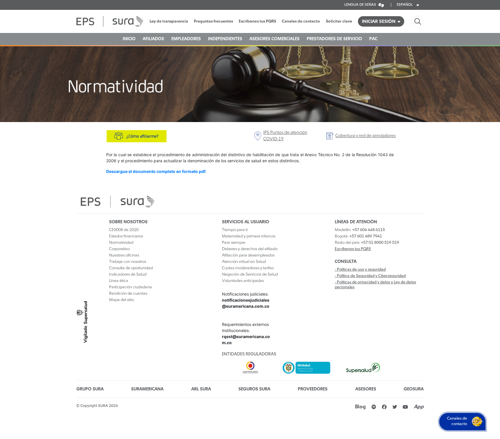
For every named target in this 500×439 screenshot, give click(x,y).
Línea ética (118, 281)
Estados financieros (126, 236)
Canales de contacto (301, 21)
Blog (360, 407)
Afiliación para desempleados (248, 255)
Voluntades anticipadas (243, 281)
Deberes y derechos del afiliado (249, 249)
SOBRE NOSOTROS (128, 222)
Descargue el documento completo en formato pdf (155, 171)
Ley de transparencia (169, 21)
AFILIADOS (153, 39)
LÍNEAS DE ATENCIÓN (356, 222)
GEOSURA (414, 389)
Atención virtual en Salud (244, 262)
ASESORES (365, 389)
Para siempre (233, 243)
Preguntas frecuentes (213, 21)
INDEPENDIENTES (225, 39)
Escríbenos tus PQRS (257, 21)
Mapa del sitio (121, 300)
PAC (373, 39)
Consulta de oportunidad (131, 268)
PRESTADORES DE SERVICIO (334, 39)
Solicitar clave (339, 21)
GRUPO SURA (90, 389)
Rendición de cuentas (128, 294)
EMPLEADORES (186, 39)
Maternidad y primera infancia (248, 236)
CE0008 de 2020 (124, 230)
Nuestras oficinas (124, 255)
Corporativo (119, 249)
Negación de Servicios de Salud (250, 274)
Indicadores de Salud (127, 274)
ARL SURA (201, 389)
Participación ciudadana (130, 287)
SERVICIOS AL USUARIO (245, 222)
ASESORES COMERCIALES (274, 39)
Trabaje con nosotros (127, 262)
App (419, 407)
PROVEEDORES (313, 389)
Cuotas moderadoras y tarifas (248, 268)
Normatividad (121, 243)
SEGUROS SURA (254, 389)
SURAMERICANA (147, 389)
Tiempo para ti (235, 230)
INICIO (129, 39)
